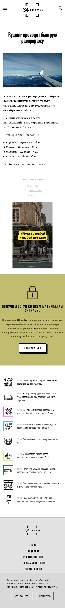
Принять (45, 596)
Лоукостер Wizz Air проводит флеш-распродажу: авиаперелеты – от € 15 (36, 470)
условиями (12, 586)
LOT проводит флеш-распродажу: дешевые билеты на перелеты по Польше (36, 411)
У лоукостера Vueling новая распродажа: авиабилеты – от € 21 (33, 455)
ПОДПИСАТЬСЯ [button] (32, 348)
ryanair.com (35, 190)
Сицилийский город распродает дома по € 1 (37, 441)
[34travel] (33, 10)
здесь (41, 164)
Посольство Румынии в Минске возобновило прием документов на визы (36, 499)
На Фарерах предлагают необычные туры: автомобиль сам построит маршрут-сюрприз (36, 397)
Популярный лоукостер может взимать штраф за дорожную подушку (38, 485)
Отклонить (22, 596)
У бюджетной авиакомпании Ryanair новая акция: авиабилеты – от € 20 (36, 426)
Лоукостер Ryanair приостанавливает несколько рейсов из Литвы (37, 382)
